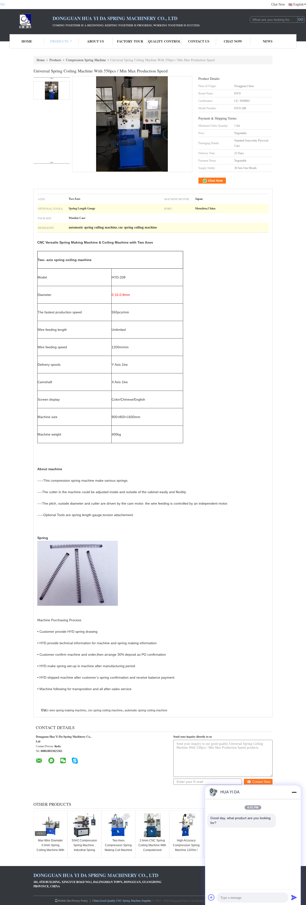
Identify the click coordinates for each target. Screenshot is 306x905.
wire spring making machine (67, 710)
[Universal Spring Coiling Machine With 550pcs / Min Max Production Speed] (51, 90)
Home (27, 41)
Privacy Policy (79, 900)
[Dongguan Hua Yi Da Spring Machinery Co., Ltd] (26, 21)
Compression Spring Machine (86, 60)
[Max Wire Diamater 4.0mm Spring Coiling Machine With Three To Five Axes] (50, 825)
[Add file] (211, 897)
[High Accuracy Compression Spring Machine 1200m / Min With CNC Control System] (186, 825)
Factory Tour (130, 41)
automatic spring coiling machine (146, 710)
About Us (95, 41)
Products (59, 41)
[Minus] (294, 792)
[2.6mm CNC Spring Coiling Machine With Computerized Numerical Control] (152, 825)
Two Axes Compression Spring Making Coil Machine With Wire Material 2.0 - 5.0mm (118, 850)
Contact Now (261, 782)
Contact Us (198, 41)
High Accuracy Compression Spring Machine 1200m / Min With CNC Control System (186, 850)
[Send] (294, 897)
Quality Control (164, 41)
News (268, 41)
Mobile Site (64, 900)
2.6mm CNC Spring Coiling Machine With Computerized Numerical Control (152, 847)
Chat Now (278, 4)
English (298, 4)
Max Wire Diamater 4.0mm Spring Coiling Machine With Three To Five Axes (50, 847)
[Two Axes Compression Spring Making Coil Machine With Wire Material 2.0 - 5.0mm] (118, 825)
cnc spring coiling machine (105, 710)
